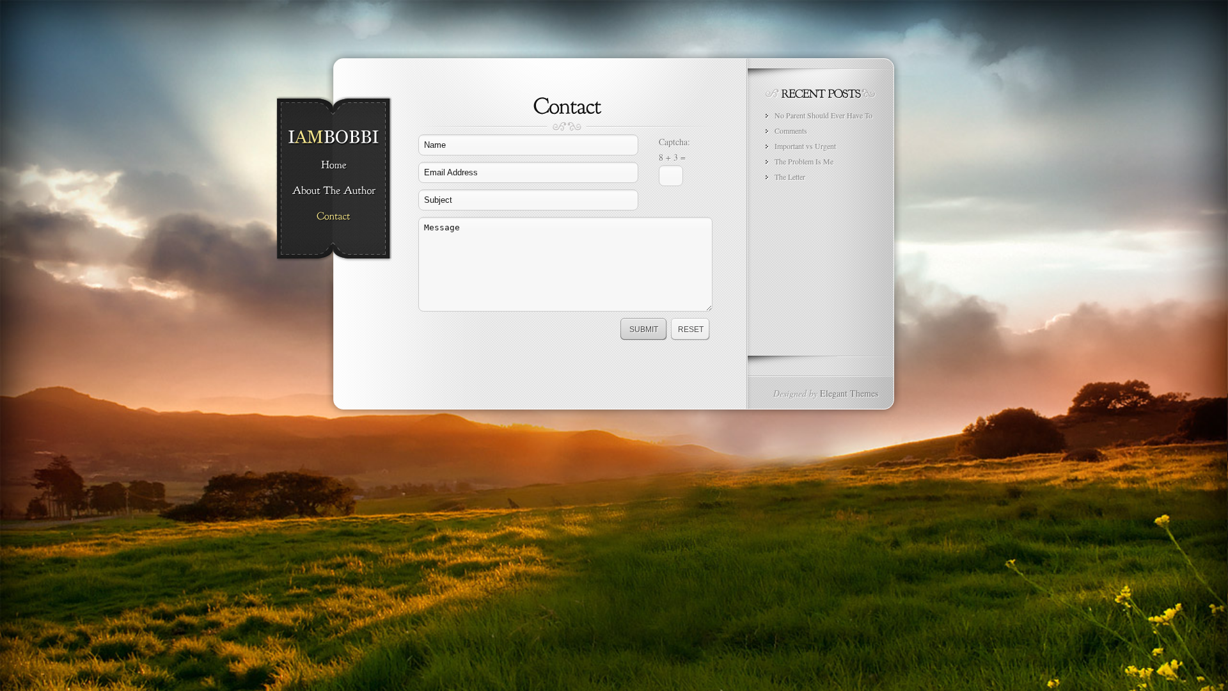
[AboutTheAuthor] (333, 191)
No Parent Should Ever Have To (823, 115)
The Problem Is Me (804, 161)
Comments (791, 130)
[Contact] (333, 217)
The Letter (790, 176)
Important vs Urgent (805, 146)
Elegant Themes (849, 393)
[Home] (333, 166)
